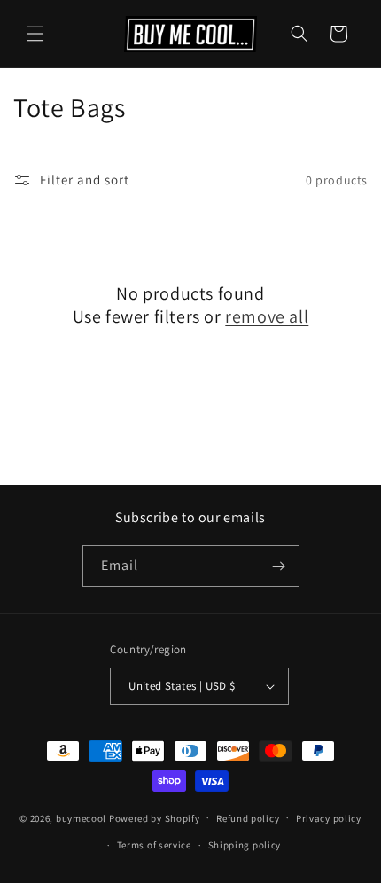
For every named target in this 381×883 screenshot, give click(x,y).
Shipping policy (245, 845)
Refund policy (247, 818)
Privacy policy (329, 818)
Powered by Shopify (154, 817)
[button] (35, 33)
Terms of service (154, 845)
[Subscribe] (279, 566)
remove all (266, 316)
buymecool (81, 817)
